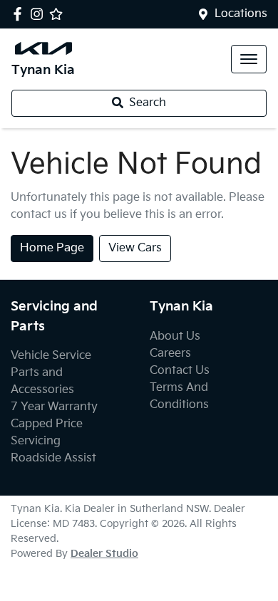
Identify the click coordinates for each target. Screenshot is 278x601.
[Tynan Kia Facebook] (20, 14)
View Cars (135, 248)
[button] (249, 59)
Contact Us (180, 370)
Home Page (52, 248)
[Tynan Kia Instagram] (39, 14)
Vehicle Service (51, 355)
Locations (241, 14)
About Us (175, 336)
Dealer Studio (104, 554)
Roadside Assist (53, 458)
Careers (170, 353)
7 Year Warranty (54, 407)
